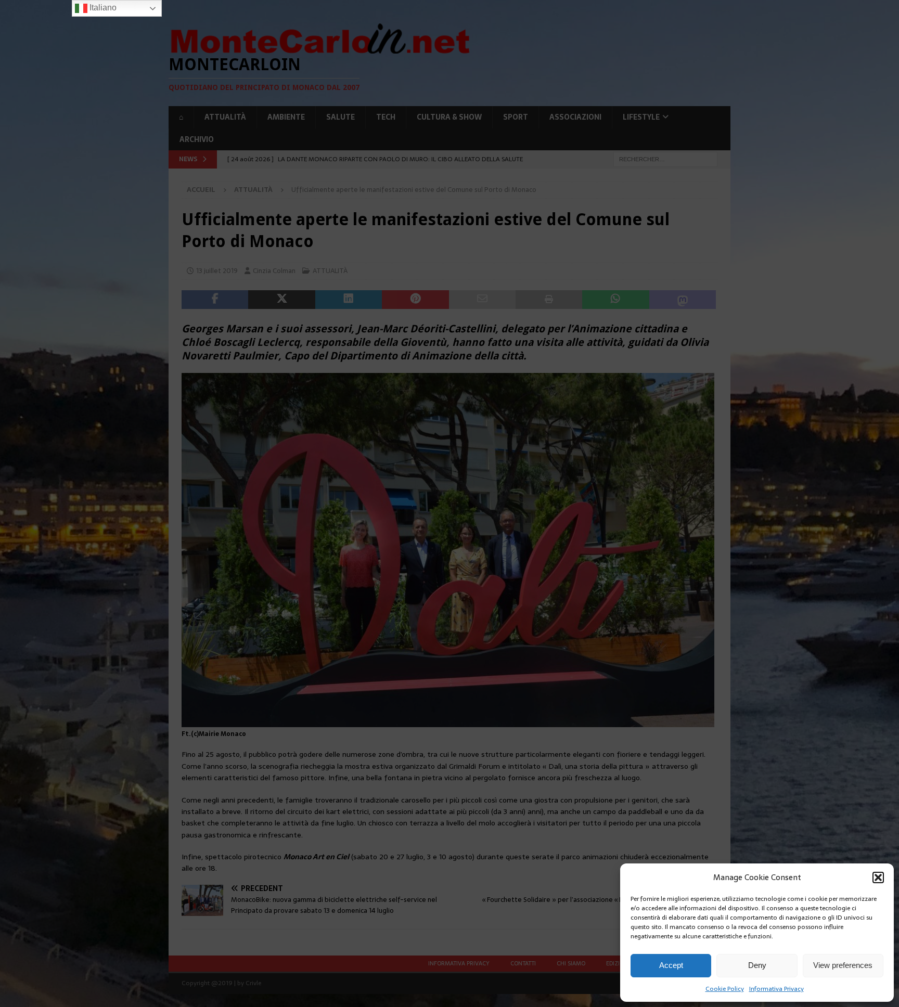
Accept (671, 965)
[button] (878, 877)
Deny (757, 965)
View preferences (842, 965)
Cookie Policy (724, 989)
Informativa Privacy (776, 989)
